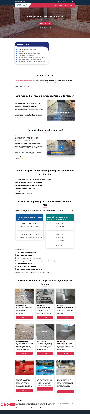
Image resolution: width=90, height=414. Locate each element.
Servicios (61, 5)
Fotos (71, 5)
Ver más (24, 317)
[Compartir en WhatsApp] (8, 404)
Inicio (55, 5)
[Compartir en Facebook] (2, 404)
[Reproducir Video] (61, 147)
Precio (66, 5)
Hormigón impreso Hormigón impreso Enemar (25, 80)
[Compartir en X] (5, 404)
